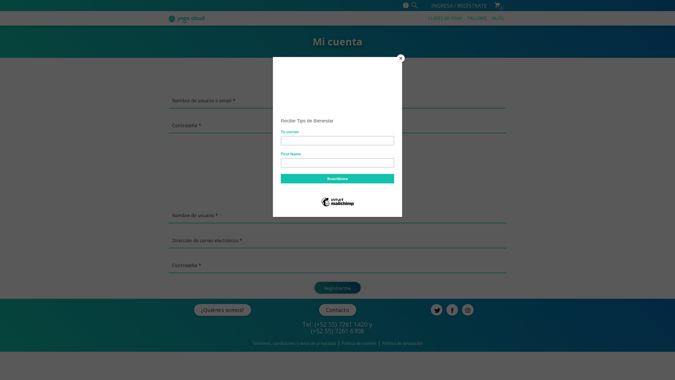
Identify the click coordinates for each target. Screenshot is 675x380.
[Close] (401, 58)
